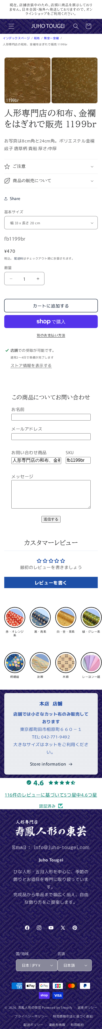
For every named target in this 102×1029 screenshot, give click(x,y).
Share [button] (15, 198)
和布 (37, 38)
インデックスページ (17, 38)
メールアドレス (26, 429)
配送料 (18, 258)
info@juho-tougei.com (62, 847)
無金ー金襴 (52, 38)
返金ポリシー (87, 1007)
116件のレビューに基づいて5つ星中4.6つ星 (51, 794)
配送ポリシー (33, 1024)
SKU (70, 452)
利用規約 (77, 1024)
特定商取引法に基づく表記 (73, 1016)
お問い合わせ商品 (29, 452)
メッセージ (22, 476)
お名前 (18, 409)
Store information (48, 764)
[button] (11, 26)
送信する (51, 519)
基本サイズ (13, 211)
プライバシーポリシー (31, 1016)
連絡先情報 (57, 1024)
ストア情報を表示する (31, 365)
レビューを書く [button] (51, 582)
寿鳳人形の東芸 (29, 1007)
